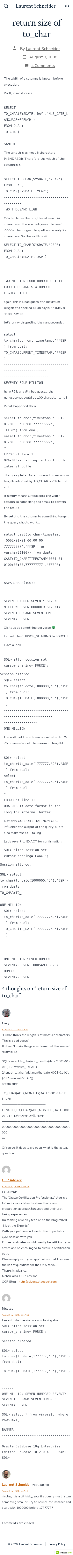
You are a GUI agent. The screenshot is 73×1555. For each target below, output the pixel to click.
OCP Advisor (12, 1180)
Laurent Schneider (43, 48)
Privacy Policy (57, 1544)
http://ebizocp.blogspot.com (38, 1282)
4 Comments (43, 65)
